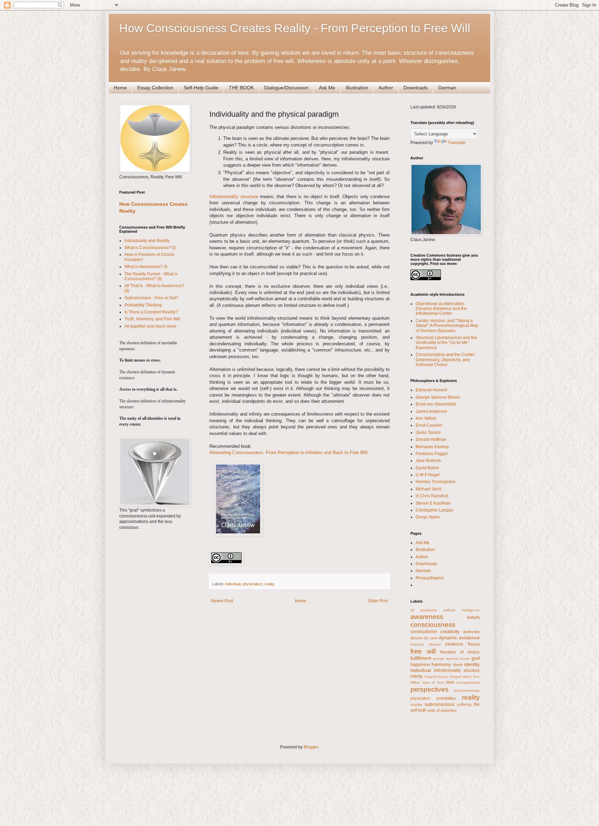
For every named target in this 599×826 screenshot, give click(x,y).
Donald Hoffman (431, 439)
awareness (426, 616)
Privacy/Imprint (429, 578)
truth (422, 710)
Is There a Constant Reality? (151, 312)
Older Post (378, 600)
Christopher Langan (434, 510)
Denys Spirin (428, 517)
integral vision (460, 676)
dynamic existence (459, 637)
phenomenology (467, 690)
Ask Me (327, 87)
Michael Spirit (428, 489)
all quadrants (423, 610)
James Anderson (431, 411)
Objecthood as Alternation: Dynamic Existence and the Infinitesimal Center (441, 308)
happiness (420, 664)
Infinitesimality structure (233, 196)
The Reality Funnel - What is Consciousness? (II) (150, 276)
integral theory (436, 676)
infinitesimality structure (457, 670)
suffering (464, 704)
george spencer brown (451, 658)
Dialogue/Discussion (286, 87)
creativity (450, 631)
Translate (457, 142)
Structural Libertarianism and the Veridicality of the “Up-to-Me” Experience (446, 342)
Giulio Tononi (428, 432)
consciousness (432, 624)
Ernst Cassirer (429, 425)
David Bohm (427, 467)
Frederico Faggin (432, 453)
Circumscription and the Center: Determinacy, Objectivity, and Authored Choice (445, 359)
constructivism (423, 631)
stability (416, 705)
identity (472, 664)
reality (269, 584)
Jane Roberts (428, 460)
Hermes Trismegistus (435, 481)
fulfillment (420, 658)
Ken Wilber (426, 418)
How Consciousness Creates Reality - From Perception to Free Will (294, 28)
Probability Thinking (143, 305)
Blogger (311, 747)
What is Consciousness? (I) (150, 247)
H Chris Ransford (432, 496)
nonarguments (468, 682)
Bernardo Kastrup (432, 446)
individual (233, 584)
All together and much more (150, 326)
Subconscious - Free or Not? (151, 297)
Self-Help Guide (201, 87)
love (450, 682)
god (475, 658)
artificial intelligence (461, 610)
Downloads (415, 87)
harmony (441, 664)
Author (386, 87)
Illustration (357, 87)
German (447, 87)
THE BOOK (241, 87)
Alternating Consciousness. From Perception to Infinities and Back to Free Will (288, 452)
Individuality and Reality (147, 240)
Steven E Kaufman (433, 503)
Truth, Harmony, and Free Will (152, 319)
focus (474, 644)
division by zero (423, 638)
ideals (458, 665)
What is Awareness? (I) (145, 266)
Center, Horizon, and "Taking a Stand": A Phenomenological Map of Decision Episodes (447, 325)
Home (120, 87)
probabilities (446, 698)
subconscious (439, 704)
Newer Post (222, 600)
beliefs (473, 617)
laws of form (433, 682)
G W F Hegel (428, 474)
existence (454, 644)
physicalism (252, 584)
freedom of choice (460, 652)
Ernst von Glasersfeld (436, 404)
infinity (416, 676)
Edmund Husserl (431, 390)
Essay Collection (155, 87)
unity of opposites (442, 710)
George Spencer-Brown (438, 397)
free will (423, 651)
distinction (471, 632)
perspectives (429, 689)
